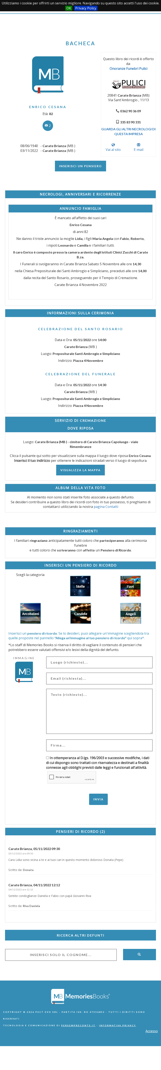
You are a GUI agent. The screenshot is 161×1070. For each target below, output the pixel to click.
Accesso (151, 1031)
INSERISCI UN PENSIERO (80, 166)
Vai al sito (113, 149)
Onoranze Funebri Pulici (128, 68)
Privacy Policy (85, 8)
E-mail (138, 149)
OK (68, 8)
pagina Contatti (106, 506)
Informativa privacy (117, 1025)
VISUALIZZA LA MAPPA (80, 470)
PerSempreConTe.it (78, 1025)
